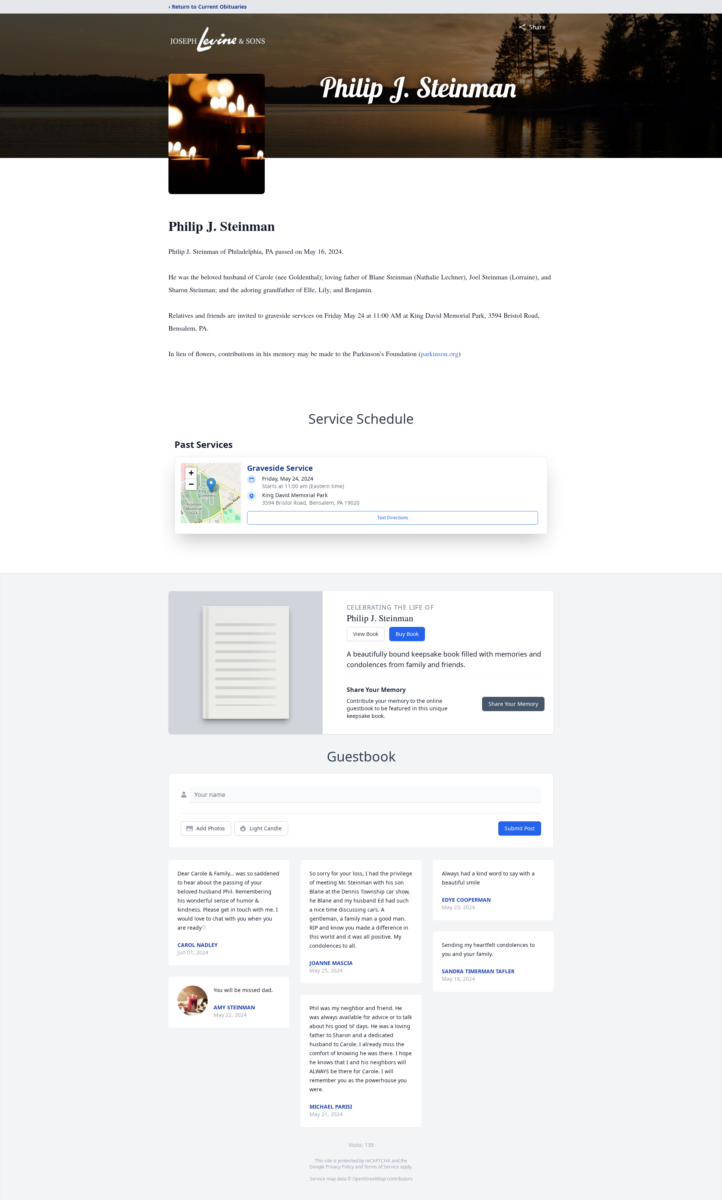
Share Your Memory (513, 703)
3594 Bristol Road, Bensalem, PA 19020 (310, 502)
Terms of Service (381, 1167)
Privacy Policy (340, 1167)
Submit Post (520, 828)
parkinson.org (439, 353)
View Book (365, 633)
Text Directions (392, 517)
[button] (211, 485)
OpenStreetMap (369, 1179)
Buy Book (407, 633)
